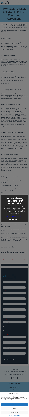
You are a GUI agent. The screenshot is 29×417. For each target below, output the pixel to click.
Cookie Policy (10, 415)
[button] (27, 393)
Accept (14, 404)
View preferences (14, 412)
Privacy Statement (17, 415)
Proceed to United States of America (14, 216)
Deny (14, 408)
